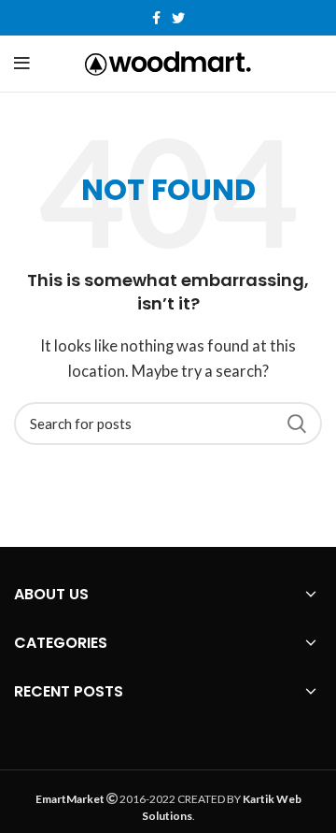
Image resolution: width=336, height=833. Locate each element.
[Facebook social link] (156, 18)
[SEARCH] (296, 423)
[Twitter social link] (178, 18)
